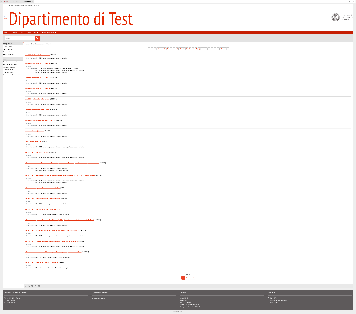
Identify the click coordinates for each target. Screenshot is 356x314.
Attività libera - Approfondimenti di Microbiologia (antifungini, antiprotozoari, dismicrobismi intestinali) (59, 220)
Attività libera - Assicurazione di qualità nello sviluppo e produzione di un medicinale (52, 230)
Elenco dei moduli (8, 54)
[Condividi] (35, 286)
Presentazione (31, 32)
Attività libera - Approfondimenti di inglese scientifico (43, 209)
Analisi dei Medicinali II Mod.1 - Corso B (37, 110)
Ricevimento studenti (10, 62)
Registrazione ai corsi (10, 64)
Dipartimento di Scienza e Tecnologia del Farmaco (24, 5)
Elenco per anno (8, 47)
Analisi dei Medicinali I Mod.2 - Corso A (37, 78)
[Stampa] (32, 286)
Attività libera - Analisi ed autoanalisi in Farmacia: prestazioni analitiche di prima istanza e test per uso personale (62, 163)
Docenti (14, 32)
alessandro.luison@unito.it (278, 300)
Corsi (21, 32)
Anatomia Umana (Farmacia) (34, 131)
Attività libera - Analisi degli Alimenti (37, 152)
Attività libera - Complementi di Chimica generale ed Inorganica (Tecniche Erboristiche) (53, 252)
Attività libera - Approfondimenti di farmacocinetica (42, 188)
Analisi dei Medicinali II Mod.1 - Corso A (37, 99)
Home (6, 32)
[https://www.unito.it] (341, 21)
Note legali (183, 300)
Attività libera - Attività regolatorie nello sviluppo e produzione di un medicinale (51, 241)
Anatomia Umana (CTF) (33, 141)
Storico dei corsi (8, 70)
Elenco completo (8, 49)
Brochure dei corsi (8, 72)
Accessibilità (184, 298)
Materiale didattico (9, 67)
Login (352, 1)
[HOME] (25, 286)
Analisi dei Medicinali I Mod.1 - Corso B (37, 63)
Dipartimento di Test (71, 18)
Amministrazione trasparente (189, 305)
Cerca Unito (15, 1)
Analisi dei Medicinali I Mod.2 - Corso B (37, 88)
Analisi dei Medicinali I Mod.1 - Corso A (37, 55)
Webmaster (274, 302)
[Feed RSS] (28, 286)
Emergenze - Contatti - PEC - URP (190, 307)
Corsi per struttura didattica (12, 75)
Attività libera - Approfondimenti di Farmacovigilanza (43, 198)
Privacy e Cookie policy (187, 302)
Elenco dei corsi (8, 52)
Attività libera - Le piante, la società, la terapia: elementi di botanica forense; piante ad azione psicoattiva (60, 175)
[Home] (5, 18)
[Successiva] (193, 278)
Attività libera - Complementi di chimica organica (41, 262)
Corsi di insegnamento (38, 44)
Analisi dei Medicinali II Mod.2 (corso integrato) (40, 120)
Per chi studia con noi (47, 32)
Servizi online (27, 1)
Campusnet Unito (178, 311)
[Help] (38, 286)
